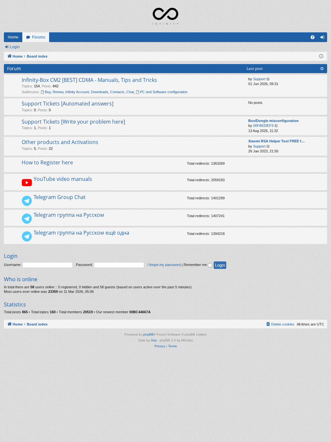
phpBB (148, 334)
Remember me (196, 265)
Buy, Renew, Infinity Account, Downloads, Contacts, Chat (89, 92)
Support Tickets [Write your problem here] (73, 121)
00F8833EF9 (263, 125)
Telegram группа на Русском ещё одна (81, 232)
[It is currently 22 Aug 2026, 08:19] (321, 56)
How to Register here (47, 162)
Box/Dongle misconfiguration (273, 121)
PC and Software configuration (163, 92)
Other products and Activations (60, 142)
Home (13, 37)
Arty (154, 340)
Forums (38, 37)
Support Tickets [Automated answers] (67, 103)
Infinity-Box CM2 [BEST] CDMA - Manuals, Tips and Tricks (89, 79)
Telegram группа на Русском (69, 214)
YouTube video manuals (63, 178)
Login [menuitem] (323, 38)
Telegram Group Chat (60, 197)
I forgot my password (164, 265)
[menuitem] (312, 37)
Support (259, 79)
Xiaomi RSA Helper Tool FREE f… (276, 141)
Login (15, 47)
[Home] (165, 16)
